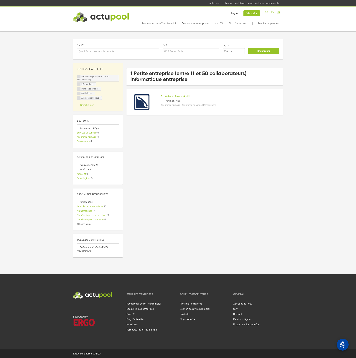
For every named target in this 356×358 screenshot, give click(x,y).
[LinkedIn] (75, 306)
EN (272, 12)
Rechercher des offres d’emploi (159, 23)
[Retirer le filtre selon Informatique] (78, 201)
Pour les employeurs (269, 23)
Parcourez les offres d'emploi (142, 329)
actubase (240, 2)
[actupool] (101, 17)
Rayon (226, 45)
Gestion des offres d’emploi (195, 308)
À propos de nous (242, 303)
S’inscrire (251, 13)
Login (234, 13)
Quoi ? (80, 45)
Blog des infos (187, 319)
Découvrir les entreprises (195, 23)
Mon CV (219, 23)
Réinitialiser (87, 104)
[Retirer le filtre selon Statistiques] (78, 169)
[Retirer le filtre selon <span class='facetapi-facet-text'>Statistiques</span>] (78, 93)
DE (266, 12)
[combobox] (118, 51)
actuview (215, 2)
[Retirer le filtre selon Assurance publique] (78, 128)
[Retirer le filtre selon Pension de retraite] (78, 164)
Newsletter (132, 324)
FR (278, 12)
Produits (184, 313)
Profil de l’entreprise (191, 303)
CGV (235, 308)
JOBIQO (96, 353)
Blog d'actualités (238, 23)
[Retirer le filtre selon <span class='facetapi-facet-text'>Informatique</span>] (78, 84)
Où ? (165, 45)
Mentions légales (242, 319)
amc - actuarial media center (264, 2)
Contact (237, 313)
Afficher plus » (84, 223)
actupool (227, 2)
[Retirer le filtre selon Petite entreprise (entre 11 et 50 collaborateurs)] (78, 247)
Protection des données (246, 324)
